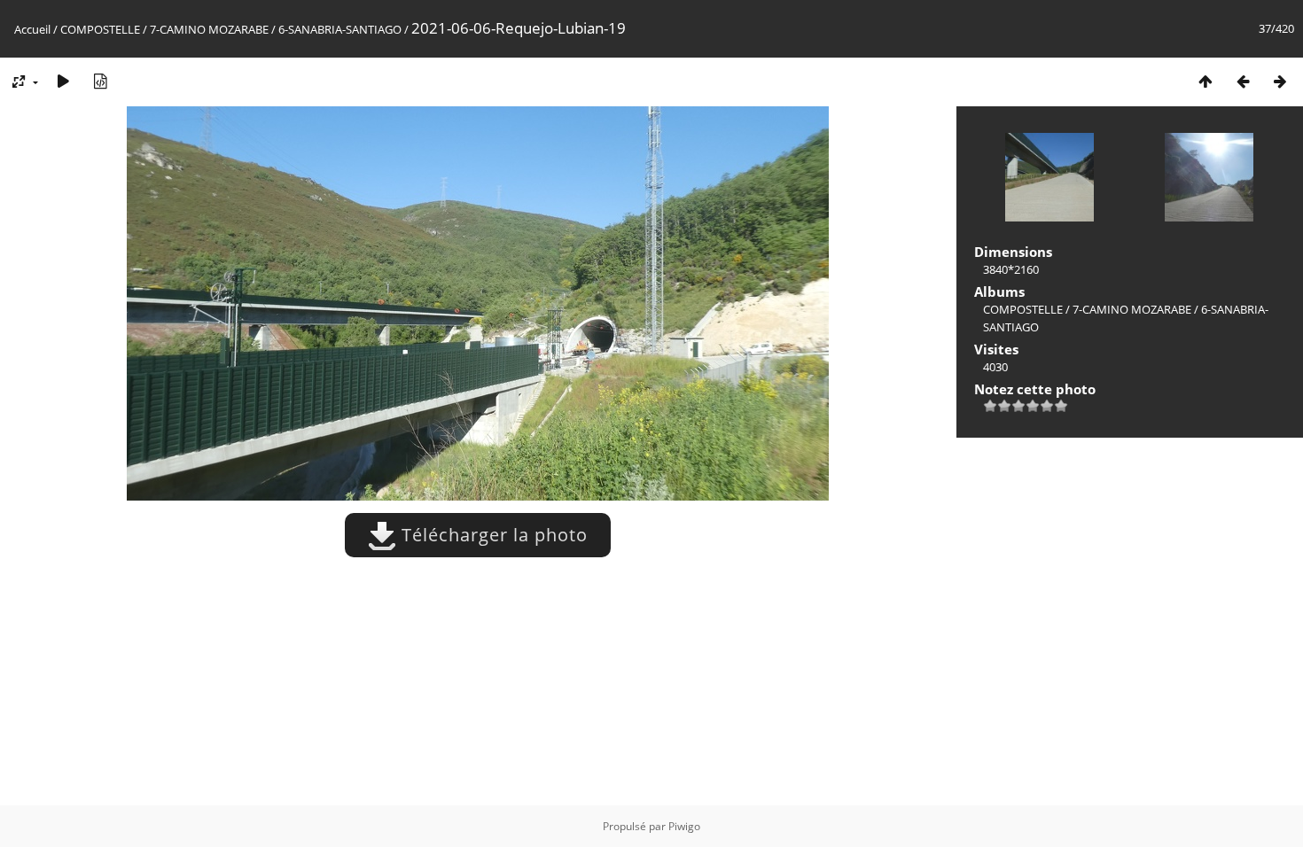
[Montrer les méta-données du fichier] (100, 81)
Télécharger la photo (492, 535)
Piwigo (684, 826)
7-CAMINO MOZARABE (209, 29)
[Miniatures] (1205, 81)
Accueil (32, 29)
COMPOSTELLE (100, 29)
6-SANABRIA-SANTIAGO (340, 29)
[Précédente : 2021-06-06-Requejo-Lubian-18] (1242, 81)
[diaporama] (63, 81)
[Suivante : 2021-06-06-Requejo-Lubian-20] (1280, 81)
